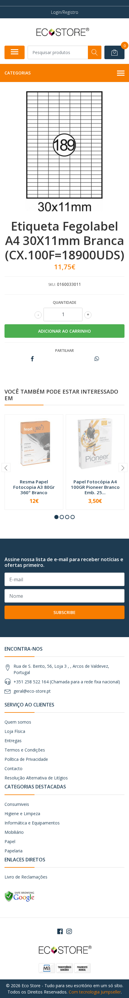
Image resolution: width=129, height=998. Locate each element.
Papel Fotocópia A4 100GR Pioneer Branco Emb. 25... (95, 487)
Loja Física (14, 731)
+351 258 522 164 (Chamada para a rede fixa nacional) (67, 682)
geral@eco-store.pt (32, 691)
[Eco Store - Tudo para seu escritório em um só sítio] (62, 32)
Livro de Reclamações (25, 877)
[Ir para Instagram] (69, 931)
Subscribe (64, 612)
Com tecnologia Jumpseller (95, 992)
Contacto (13, 768)
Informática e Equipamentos (32, 823)
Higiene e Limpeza (22, 813)
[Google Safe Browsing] (19, 896)
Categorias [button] (17, 73)
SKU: (52, 284)
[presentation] (6, 467)
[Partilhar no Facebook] (32, 359)
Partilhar (64, 350)
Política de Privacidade (26, 759)
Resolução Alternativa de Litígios (36, 778)
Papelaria (13, 851)
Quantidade (64, 302)
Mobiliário (14, 832)
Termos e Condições (24, 750)
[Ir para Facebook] (60, 931)
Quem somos (17, 722)
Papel (9, 841)
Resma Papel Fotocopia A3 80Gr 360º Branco (34, 487)
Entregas (13, 740)
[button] (56, 517)
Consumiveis (16, 804)
